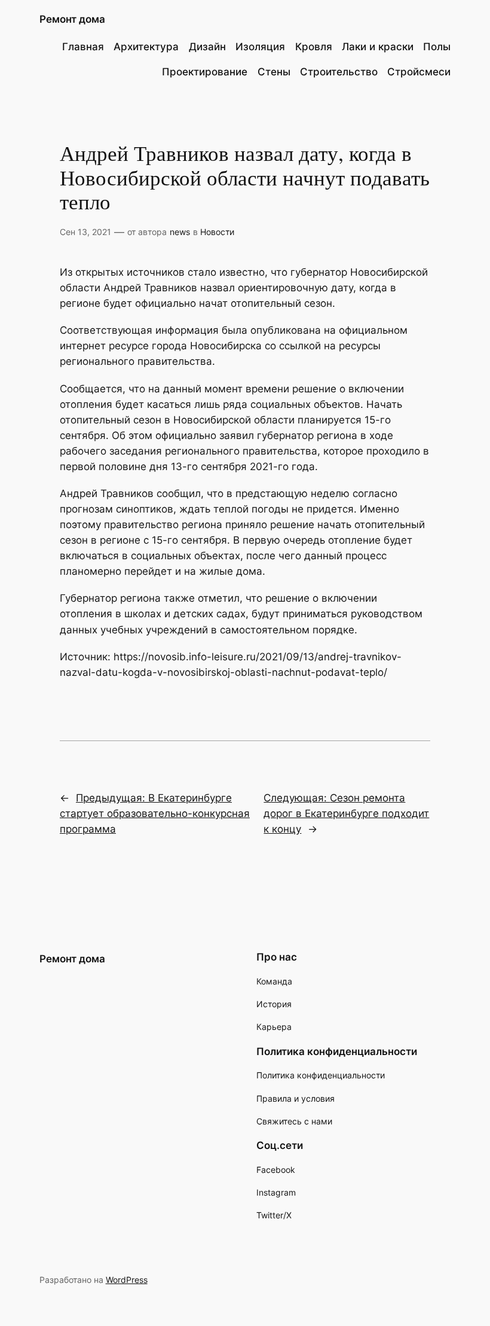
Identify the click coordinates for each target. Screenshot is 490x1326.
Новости (217, 232)
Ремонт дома (72, 19)
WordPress (127, 1280)
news (180, 232)
